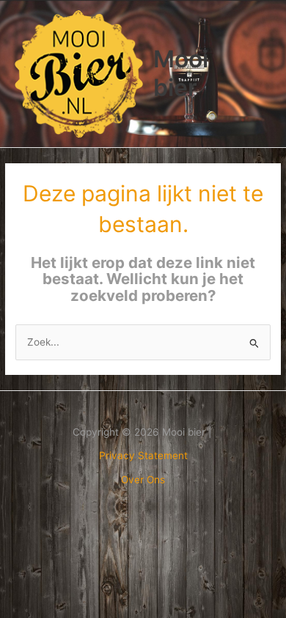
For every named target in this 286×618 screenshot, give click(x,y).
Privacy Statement (143, 455)
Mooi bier (180, 73)
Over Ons (143, 479)
